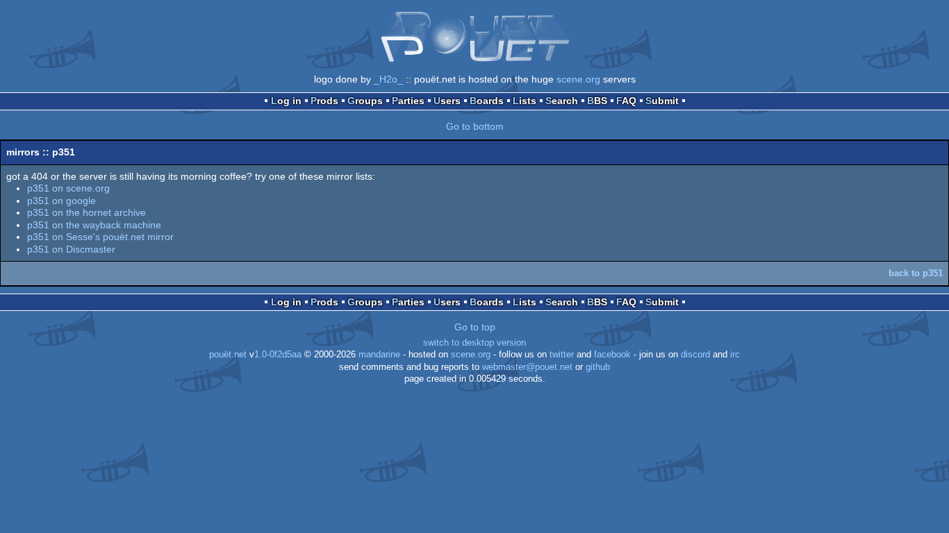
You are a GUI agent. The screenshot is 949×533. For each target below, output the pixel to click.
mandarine (379, 354)
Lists (524, 100)
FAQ (626, 100)
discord (695, 354)
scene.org (578, 79)
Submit (662, 100)
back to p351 (916, 273)
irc (735, 354)
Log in (286, 100)
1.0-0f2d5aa (278, 354)
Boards (487, 100)
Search (561, 100)
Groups (365, 100)
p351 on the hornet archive (86, 212)
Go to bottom (475, 126)
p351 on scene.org (68, 188)
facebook (612, 354)
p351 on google (61, 200)
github (598, 367)
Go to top (474, 326)
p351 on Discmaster (71, 249)
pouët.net (228, 354)
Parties (408, 100)
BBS (597, 100)
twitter (562, 354)
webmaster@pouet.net (527, 367)
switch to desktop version (474, 343)
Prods (324, 100)
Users (447, 100)
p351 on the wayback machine (94, 224)
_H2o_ (388, 79)
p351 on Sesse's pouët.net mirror (100, 236)
